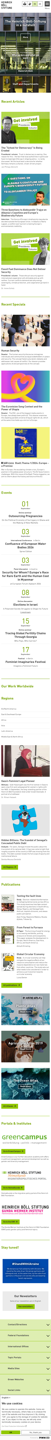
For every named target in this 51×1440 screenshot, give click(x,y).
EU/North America (8, 709)
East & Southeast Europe (11, 714)
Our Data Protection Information (13, 1426)
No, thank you (36, 1432)
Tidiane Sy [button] (27, 919)
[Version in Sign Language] (29, 3)
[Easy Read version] (24, 3)
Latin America (7, 731)
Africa (3, 720)
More (25, 37)
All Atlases (8, 1106)
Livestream (25, 612)
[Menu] (47, 3)
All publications (10, 985)
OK (10, 1432)
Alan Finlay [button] (21, 917)
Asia (3, 726)
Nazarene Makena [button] (33, 917)
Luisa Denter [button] (22, 978)
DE (40, 4)
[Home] (11, 5)
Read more (25, 1012)
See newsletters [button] (25, 1307)
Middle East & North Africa (12, 737)
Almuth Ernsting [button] (23, 946)
